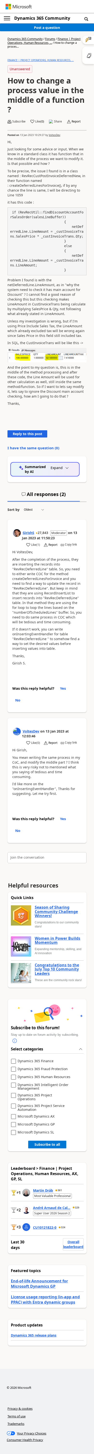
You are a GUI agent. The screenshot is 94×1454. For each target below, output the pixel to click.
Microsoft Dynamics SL (36, 1132)
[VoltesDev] (17, 731)
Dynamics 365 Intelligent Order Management (43, 1086)
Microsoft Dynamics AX (36, 1116)
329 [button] (77, 1207)
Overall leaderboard (73, 1244)
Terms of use (16, 1416)
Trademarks (15, 1424)
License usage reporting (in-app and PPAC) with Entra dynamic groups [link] (45, 1299)
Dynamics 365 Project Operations (35, 1097)
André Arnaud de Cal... (51, 1207)
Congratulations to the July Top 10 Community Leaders (57, 969)
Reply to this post (27, 433)
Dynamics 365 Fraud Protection (43, 1069)
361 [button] (60, 1190)
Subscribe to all (47, 1144)
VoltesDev (54, 135)
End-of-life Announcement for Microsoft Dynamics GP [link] (39, 1283)
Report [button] (76, 121)
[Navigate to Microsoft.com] (19, 6)
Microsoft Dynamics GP (36, 1124)
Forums (50, 39)
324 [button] (63, 1227)
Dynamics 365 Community (42, 18)
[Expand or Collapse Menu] (7, 18)
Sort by (13, 509)
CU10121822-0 (44, 1227)
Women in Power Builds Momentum (57, 940)
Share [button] (58, 121)
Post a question (47, 27)
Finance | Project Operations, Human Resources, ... (44, 41)
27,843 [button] (43, 532)
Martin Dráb (43, 1190)
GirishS (28, 532)
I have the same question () (33, 447)
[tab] (43, 496)
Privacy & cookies (20, 1408)
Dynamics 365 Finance (36, 1061)
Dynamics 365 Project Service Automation (41, 1107)
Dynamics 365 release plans (33, 1335)
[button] (86, 18)
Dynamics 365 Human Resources (44, 1077)
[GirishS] (17, 533)
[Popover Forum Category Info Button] (15, 1041)
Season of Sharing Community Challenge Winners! (56, 911)
